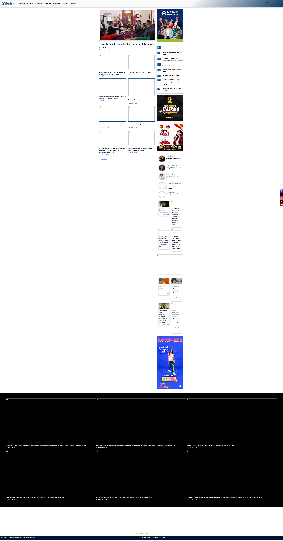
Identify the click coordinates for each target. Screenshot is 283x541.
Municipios (56, 3)
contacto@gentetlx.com (141, 533)
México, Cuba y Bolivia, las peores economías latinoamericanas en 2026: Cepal (210, 445)
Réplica (164, 537)
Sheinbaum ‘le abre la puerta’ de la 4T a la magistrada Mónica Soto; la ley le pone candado (124, 497)
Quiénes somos (146, 537)
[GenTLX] (141, 515)
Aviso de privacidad (156, 537)
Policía (73, 3)
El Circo (30, 3)
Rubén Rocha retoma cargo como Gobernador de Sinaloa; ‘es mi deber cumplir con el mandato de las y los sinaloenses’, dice (224, 497)
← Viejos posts (103, 159)
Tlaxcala (48, 3)
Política (65, 3)
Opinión (22, 3)
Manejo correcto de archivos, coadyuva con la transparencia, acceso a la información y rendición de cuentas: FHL (112, 150)
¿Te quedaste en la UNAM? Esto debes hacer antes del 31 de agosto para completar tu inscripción (35, 497)
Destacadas (39, 3)
